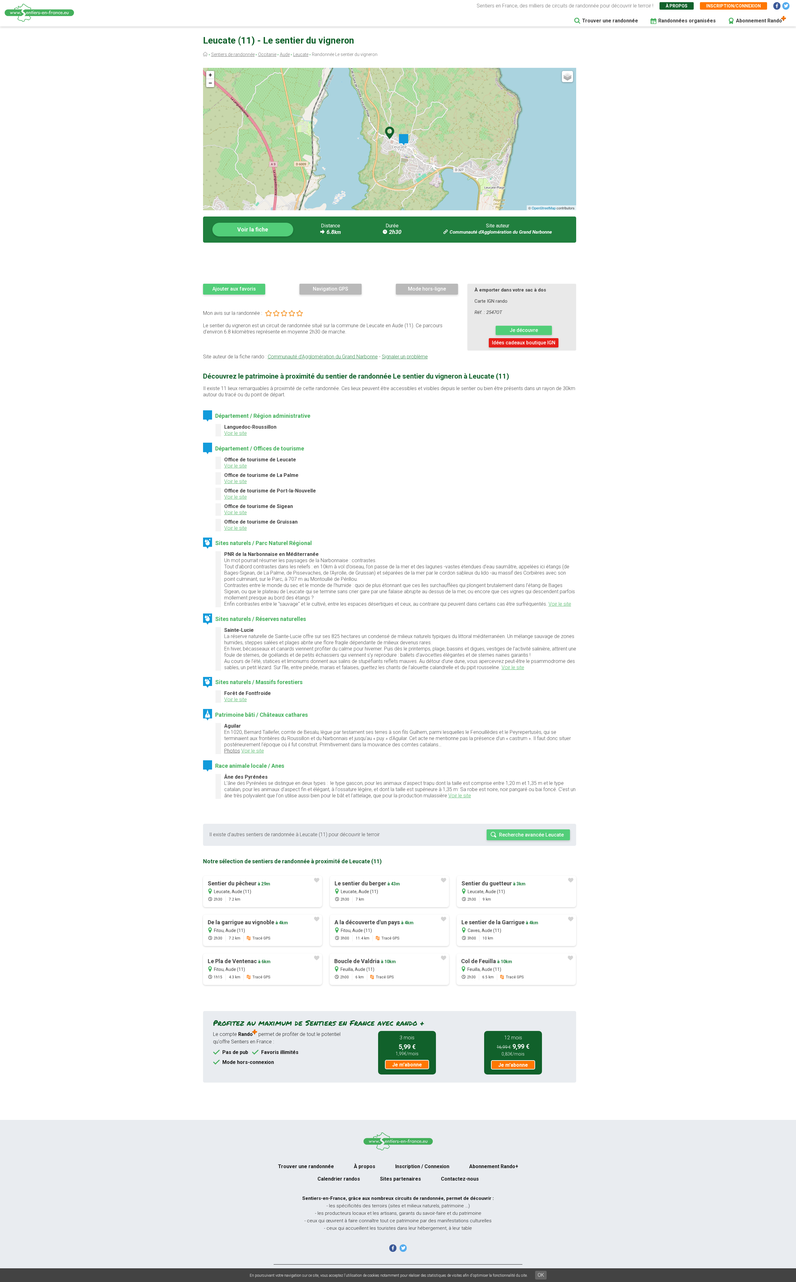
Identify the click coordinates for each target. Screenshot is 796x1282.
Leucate (300, 54)
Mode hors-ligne (427, 289)
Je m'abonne (407, 1065)
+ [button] (210, 75)
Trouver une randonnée (610, 21)
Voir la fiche (252, 229)
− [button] (210, 83)
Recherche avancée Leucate (531, 835)
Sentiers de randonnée (233, 54)
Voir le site (235, 433)
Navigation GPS (330, 289)
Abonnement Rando (759, 21)
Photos (232, 751)
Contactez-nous (460, 1179)
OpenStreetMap (544, 207)
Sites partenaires (400, 1179)
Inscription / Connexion (422, 1166)
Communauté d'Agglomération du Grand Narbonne (501, 232)
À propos (676, 5)
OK (541, 1275)
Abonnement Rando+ (493, 1166)
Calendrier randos (338, 1179)
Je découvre (524, 330)
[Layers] (567, 76)
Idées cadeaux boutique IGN (523, 343)
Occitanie (267, 54)
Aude (285, 54)
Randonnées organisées (687, 21)
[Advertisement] (389, 263)
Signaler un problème (405, 357)
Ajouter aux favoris (234, 289)
